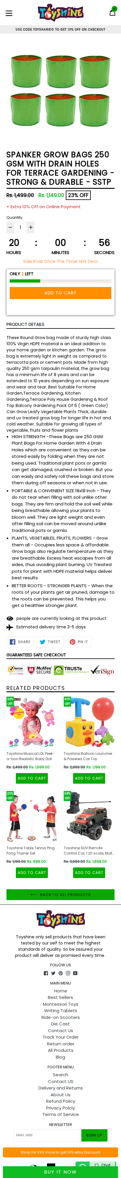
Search (60, 1075)
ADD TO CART (32, 778)
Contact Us (60, 1030)
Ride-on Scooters (60, 1017)
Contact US (60, 1081)
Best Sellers (60, 997)
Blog (60, 1057)
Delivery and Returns (60, 1088)
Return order (60, 1044)
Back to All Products (65, 894)
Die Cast (60, 1024)
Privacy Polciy (60, 1108)
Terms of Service (60, 1114)
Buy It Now (60, 1172)
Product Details (25, 324)
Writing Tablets (60, 1010)
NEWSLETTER (60, 1124)
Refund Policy (60, 1101)
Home (60, 991)
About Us (60, 1095)
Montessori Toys (60, 1004)
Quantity (14, 217)
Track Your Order (61, 1037)
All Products (60, 1050)
